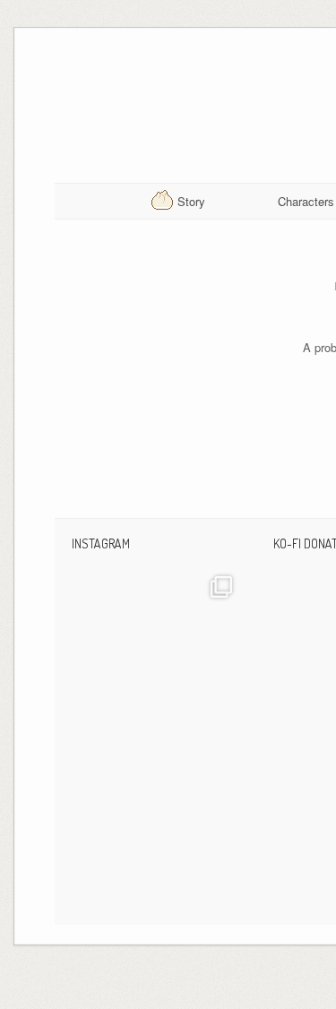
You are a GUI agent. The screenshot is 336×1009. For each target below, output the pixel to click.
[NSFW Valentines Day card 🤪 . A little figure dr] (158, 822)
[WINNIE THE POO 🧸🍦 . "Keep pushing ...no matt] (158, 650)
